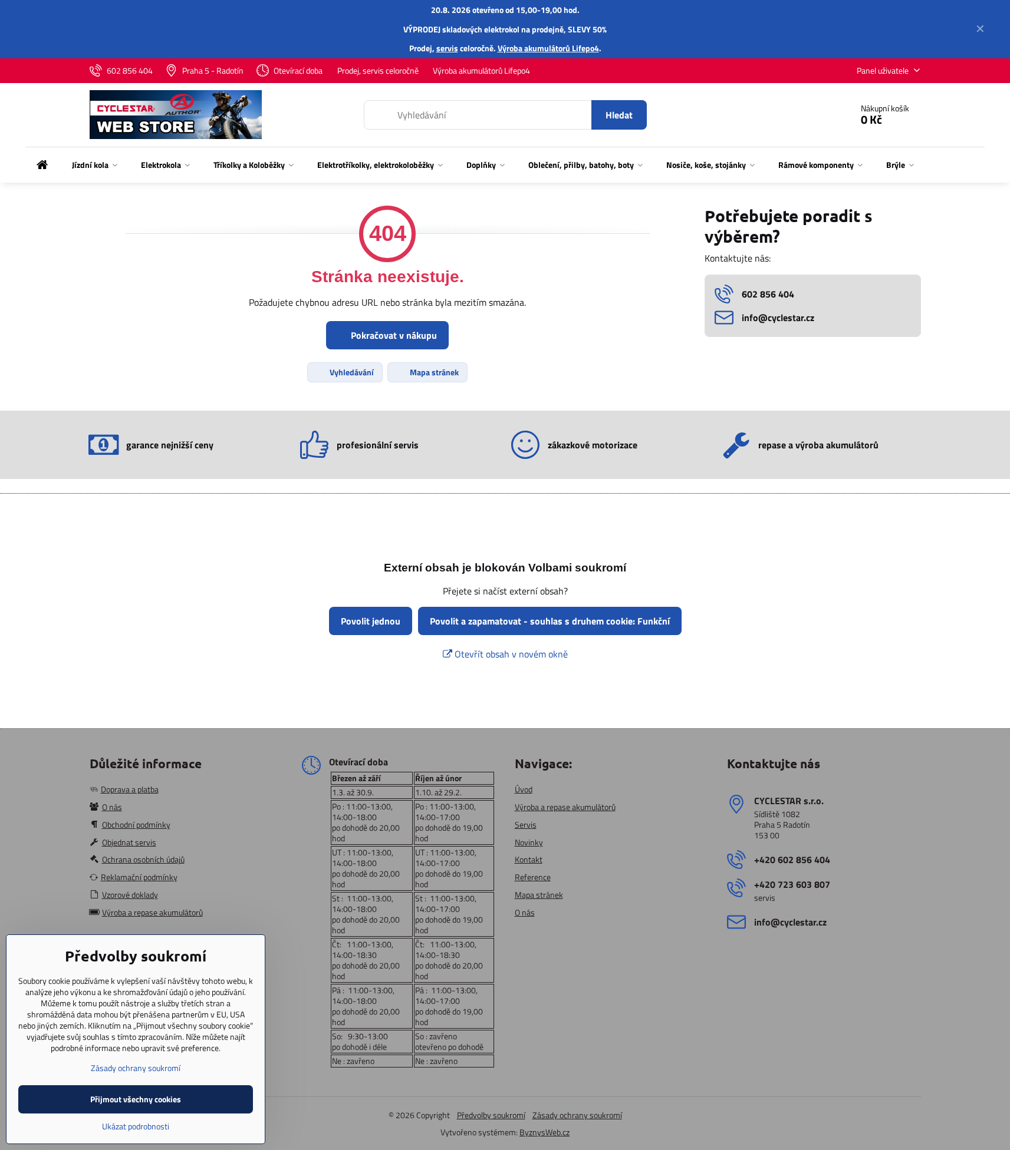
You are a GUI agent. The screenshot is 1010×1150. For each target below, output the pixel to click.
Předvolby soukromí (491, 1115)
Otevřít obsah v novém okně (510, 654)
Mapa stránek (433, 372)
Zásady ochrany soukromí (577, 1115)
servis (447, 48)
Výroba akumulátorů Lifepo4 (548, 48)
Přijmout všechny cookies (135, 1099)
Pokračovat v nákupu (392, 335)
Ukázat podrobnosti (135, 1126)
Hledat (619, 115)
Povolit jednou (370, 621)
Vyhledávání (351, 372)
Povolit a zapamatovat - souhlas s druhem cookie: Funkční (550, 621)
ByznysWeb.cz (544, 1132)
